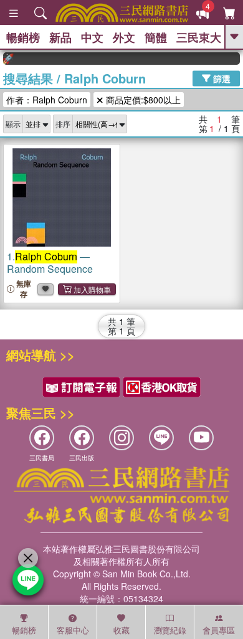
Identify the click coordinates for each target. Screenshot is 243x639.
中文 (92, 37)
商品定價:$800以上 (142, 99)
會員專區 (218, 630)
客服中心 (73, 630)
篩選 (221, 78)
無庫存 (23, 289)
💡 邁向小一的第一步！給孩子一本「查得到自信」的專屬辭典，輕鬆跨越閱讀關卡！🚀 (6, 58)
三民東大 (198, 37)
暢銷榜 (23, 37)
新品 (60, 37)
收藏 (121, 630)
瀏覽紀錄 (170, 630)
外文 (124, 37)
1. (50, 262)
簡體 (156, 37)
